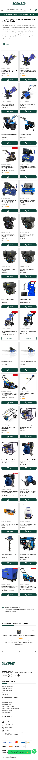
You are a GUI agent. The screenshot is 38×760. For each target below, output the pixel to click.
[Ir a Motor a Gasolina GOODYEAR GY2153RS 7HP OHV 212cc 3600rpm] (28, 223)
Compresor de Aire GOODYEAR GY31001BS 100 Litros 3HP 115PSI (27, 202)
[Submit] (24, 10)
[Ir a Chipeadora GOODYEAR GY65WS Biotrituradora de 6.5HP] (9, 59)
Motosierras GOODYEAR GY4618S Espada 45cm (7, 362)
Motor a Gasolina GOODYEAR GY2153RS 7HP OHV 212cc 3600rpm (27, 235)
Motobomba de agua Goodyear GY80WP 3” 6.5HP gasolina (9, 460)
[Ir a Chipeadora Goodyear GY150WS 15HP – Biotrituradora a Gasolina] (28, 59)
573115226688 (8, 727)
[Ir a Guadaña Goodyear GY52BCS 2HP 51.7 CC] (28, 382)
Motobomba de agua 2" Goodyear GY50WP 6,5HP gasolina (26, 427)
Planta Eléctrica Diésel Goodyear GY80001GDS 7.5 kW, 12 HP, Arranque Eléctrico (9, 588)
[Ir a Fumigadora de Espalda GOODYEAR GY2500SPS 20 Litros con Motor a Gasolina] (28, 512)
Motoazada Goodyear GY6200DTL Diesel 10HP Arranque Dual (7, 168)
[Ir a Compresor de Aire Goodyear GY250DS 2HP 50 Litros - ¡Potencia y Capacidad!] (9, 189)
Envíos (3, 692)
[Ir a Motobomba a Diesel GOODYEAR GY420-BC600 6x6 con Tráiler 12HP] (28, 480)
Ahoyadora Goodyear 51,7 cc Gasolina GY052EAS (8, 555)
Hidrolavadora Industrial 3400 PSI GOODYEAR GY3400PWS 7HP (28, 330)
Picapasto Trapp (6, 712)
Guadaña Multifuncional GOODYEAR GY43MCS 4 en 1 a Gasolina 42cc (8, 427)
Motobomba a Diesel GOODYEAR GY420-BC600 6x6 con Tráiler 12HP (28, 493)
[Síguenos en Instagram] (8, 675)
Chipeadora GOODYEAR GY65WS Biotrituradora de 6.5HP (9, 71)
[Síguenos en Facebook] (12, 675)
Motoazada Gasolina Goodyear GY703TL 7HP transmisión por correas (27, 104)
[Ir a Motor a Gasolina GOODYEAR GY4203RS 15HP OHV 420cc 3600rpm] (28, 257)
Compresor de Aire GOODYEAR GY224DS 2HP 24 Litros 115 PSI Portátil (28, 168)
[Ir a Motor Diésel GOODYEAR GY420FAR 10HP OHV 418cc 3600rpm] (9, 223)
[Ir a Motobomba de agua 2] (28, 415)
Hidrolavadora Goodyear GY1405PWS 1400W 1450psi (27, 300)
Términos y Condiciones (7, 686)
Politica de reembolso (7, 688)
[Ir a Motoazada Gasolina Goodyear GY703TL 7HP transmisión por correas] (28, 92)
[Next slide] (34, 651)
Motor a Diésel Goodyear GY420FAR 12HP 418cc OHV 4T (9, 300)
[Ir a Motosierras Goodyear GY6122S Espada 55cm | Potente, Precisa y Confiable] (28, 350)
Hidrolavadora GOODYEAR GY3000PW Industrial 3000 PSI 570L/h (9, 331)
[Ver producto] (19, 631)
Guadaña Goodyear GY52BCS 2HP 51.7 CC (27, 394)
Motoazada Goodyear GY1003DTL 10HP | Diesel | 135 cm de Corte (28, 136)
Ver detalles (9, 338)
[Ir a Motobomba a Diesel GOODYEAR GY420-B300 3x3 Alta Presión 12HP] (28, 449)
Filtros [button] (7, 44)
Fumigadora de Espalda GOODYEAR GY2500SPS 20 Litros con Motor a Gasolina (28, 524)
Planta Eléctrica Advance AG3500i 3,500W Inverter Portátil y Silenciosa (19, 636)
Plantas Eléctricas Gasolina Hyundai (10, 708)
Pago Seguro (5, 694)
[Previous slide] (3, 651)
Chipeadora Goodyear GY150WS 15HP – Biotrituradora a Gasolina (28, 71)
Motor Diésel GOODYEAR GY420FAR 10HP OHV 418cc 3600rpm (8, 235)
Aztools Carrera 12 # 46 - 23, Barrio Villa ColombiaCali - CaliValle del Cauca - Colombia (15, 732)
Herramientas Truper (7, 702)
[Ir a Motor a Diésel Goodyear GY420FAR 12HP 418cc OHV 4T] (9, 288)
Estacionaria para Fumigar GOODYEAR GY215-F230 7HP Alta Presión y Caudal (9, 524)
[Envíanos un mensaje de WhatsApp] (34, 751)
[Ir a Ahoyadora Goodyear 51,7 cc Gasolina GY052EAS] (9, 543)
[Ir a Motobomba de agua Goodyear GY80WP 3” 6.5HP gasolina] (9, 449)
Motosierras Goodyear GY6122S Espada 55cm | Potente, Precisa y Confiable (28, 363)
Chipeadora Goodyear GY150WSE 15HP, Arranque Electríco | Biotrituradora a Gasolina (9, 104)
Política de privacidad (7, 690)
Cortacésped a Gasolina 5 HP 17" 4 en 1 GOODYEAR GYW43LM (28, 587)
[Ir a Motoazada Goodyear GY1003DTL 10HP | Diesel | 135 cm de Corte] (28, 123)
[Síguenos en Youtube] (15, 675)
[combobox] (16, 10)
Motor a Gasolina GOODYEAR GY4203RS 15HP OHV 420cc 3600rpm (27, 269)
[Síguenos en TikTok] (18, 675)
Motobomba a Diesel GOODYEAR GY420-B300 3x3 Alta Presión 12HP (28, 461)
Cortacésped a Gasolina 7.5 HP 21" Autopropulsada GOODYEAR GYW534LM (9, 395)
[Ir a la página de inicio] (19, 4)
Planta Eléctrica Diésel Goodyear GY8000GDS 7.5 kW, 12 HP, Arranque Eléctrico (28, 556)
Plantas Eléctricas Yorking (8, 706)
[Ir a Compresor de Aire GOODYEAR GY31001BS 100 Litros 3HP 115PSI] (28, 189)
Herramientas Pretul (6, 704)
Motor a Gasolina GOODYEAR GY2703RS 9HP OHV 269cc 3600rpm (8, 269)
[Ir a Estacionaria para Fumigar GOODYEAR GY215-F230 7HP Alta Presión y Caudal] (9, 512)
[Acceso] (29, 10)
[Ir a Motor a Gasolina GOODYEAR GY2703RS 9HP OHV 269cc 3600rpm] (9, 257)
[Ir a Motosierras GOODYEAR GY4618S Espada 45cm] (9, 350)
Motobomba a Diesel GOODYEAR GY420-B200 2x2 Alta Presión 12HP (9, 493)
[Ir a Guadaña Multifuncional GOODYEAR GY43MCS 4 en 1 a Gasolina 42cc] (9, 415)
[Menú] (2, 10)
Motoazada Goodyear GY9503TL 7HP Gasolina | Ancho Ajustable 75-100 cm (9, 136)
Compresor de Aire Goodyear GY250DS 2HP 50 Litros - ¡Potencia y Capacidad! (8, 202)
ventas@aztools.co (9, 721)
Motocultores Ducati (7, 710)
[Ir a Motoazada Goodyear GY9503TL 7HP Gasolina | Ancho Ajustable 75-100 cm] (9, 123)
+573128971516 (9, 724)
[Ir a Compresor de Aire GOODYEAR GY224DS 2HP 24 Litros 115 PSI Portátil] (28, 155)
